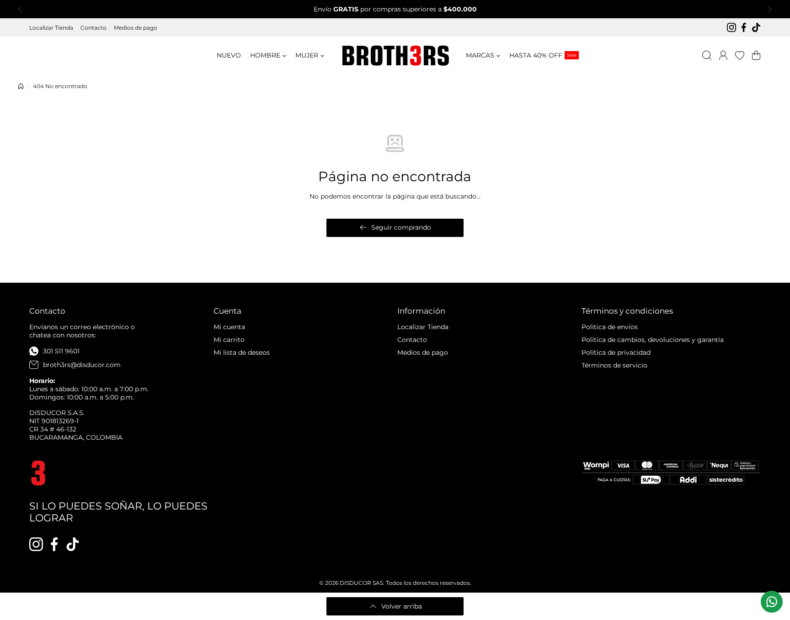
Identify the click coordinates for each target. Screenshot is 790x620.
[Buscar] (706, 55)
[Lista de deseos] (739, 55)
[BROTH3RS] (395, 55)
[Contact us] (772, 602)
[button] (22, 9)
